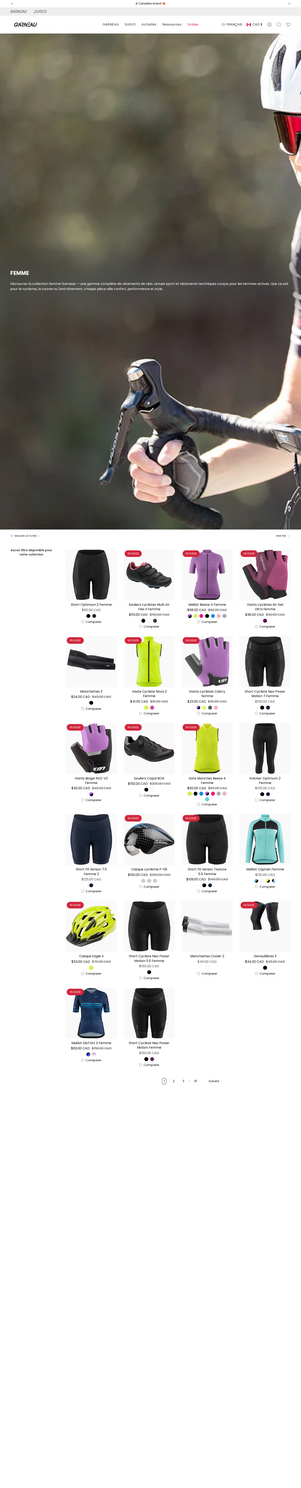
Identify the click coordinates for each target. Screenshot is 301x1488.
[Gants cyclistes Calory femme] (207, 661)
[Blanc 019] (149, 621)
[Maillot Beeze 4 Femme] (207, 574)
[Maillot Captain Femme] (265, 839)
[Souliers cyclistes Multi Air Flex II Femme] (149, 574)
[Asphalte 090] (155, 621)
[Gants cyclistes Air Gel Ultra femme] (265, 574)
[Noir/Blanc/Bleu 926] (274, 881)
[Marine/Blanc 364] (262, 881)
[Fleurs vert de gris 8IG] (94, 1054)
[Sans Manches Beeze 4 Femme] (207, 748)
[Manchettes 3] (91, 661)
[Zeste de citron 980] (204, 707)
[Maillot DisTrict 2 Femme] (91, 1013)
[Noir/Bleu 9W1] (143, 881)
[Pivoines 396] (152, 707)
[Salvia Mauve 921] (189, 616)
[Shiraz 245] (152, 1059)
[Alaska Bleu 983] (207, 799)
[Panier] (288, 24)
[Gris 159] (210, 707)
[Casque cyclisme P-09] (149, 839)
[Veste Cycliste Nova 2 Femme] (149, 661)
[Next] (289, 4)
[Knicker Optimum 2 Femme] (265, 748)
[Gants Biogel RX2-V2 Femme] (91, 748)
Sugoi (42, 11)
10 (195, 1081)
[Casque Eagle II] (91, 926)
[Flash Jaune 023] (195, 616)
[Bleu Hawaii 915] (213, 616)
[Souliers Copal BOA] (149, 748)
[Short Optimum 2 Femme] (91, 574)
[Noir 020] (88, 616)
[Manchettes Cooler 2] (207, 926)
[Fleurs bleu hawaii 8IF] (88, 1054)
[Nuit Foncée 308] (94, 616)
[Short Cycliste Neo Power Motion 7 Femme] (265, 661)
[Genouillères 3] (265, 926)
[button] (111, 24)
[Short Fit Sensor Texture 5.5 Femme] (207, 839)
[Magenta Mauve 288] (265, 621)
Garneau (19, 11)
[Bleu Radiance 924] (256, 881)
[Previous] (12, 4)
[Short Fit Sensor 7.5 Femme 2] (91, 839)
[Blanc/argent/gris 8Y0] (155, 881)
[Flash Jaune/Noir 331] (268, 881)
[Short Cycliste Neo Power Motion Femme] (149, 1013)
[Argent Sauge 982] (224, 616)
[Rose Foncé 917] (201, 616)
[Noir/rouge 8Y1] (149, 881)
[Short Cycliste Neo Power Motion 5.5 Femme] (149, 926)
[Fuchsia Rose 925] (219, 616)
